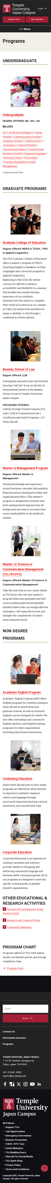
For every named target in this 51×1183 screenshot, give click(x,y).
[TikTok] (12, 1084)
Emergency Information (18, 1135)
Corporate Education (17, 852)
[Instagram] (25, 1084)
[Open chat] (44, 1168)
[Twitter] (18, 1084)
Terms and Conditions (17, 1169)
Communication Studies (27, 136)
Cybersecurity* (33, 140)
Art (4, 132)
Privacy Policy (13, 1165)
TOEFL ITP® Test (15, 1144)
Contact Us (9, 1031)
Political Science (12, 157)
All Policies (8, 1123)
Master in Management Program (25, 468)
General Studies (27, 145)
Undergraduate (13, 115)
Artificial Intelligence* (21, 132)
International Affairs (15, 149)
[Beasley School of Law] (26, 346)
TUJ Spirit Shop (14, 1160)
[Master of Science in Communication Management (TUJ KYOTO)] (26, 541)
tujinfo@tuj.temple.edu (14, 1076)
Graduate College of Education (24, 243)
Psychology (30, 157)
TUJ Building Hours (16, 1152)
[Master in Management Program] (26, 445)
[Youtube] (32, 1084)
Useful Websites (14, 1148)
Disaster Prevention (16, 1139)
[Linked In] (39, 1084)
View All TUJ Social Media (19, 1156)
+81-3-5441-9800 (12, 1072)
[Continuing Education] (26, 755)
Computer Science (13, 140)
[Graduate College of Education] (26, 219)
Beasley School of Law (19, 369)
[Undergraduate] (26, 91)
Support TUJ (12, 1127)
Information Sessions (14, 1037)
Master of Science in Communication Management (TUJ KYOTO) (23, 569)
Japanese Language (34, 153)
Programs (8, 1044)
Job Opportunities (15, 1131)
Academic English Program (22, 692)
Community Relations (19, 927)
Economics (9, 145)
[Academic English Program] (26, 669)
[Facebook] (5, 1084)
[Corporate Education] (26, 829)
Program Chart (15, 968)
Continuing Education (17, 779)
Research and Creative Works (23, 920)
